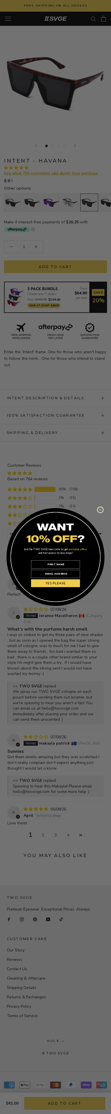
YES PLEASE (55, 583)
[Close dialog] (100, 510)
